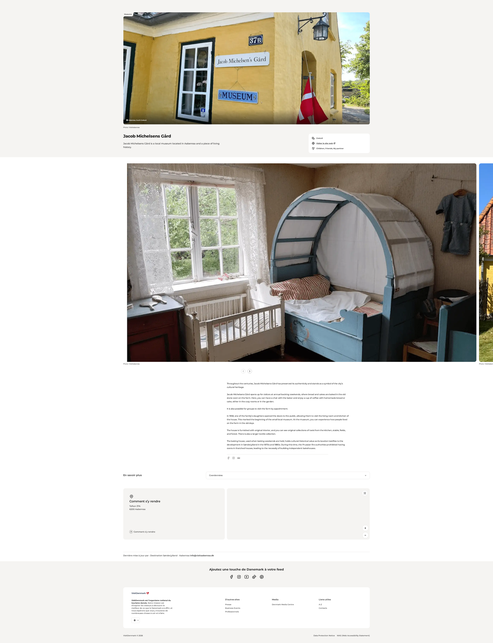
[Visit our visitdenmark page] (246, 577)
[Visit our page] (239, 577)
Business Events (232, 608)
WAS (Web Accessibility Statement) (353, 635)
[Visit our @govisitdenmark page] (254, 577)
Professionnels (232, 612)
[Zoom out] (365, 535)
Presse (228, 604)
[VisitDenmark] (140, 593)
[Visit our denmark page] (231, 577)
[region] (298, 514)
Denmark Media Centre (283, 604)
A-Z (320, 604)
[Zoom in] (365, 528)
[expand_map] (365, 493)
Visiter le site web (324, 143)
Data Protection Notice (324, 635)
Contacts (323, 608)
